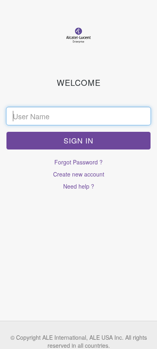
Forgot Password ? (78, 162)
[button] (78, 140)
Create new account (78, 174)
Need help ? (78, 186)
